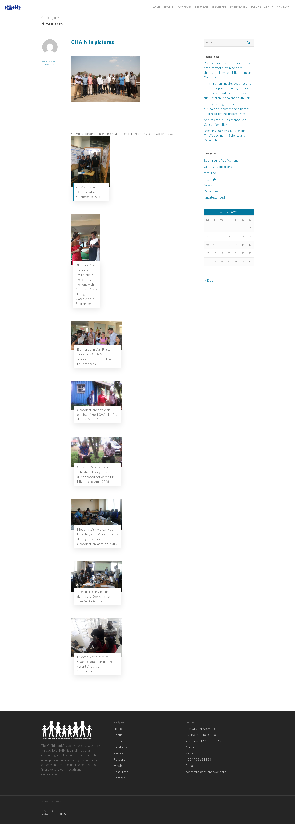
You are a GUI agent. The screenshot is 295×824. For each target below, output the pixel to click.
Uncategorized (214, 197)
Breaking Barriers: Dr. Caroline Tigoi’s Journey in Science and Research (226, 135)
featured (210, 173)
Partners (120, 741)
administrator (48, 61)
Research (120, 759)
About (118, 735)
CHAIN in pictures (92, 42)
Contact (119, 778)
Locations (120, 747)
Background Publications (221, 160)
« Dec (209, 280)
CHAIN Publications (218, 166)
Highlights (211, 179)
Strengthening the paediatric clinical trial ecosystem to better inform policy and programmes (226, 108)
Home (118, 728)
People (119, 753)
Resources (50, 64)
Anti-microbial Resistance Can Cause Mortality (225, 122)
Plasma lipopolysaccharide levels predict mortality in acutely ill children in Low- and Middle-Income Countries (228, 70)
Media (118, 765)
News (208, 185)
